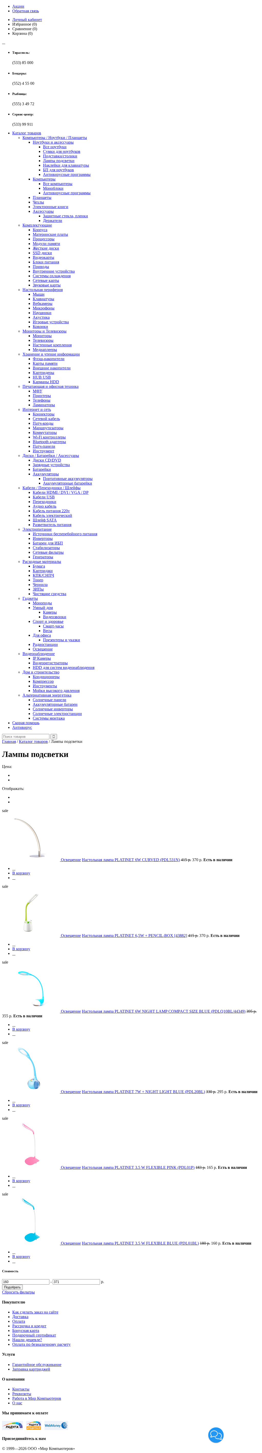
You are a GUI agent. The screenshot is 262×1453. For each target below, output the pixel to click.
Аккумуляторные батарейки (67, 483)
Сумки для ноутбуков (61, 151)
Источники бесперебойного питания (65, 534)
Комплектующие (37, 225)
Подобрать (12, 1287)
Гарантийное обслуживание (36, 1364)
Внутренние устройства (54, 271)
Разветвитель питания (52, 524)
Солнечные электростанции (57, 713)
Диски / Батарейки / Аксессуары (51, 455)
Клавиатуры (43, 299)
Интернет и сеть (37, 409)
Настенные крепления (52, 345)
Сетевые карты (46, 280)
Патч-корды (43, 423)
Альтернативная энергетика (47, 695)
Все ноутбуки (55, 147)
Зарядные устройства (51, 465)
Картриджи (43, 571)
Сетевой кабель (46, 418)
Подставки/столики (60, 156)
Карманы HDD (46, 382)
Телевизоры (43, 340)
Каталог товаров (26, 133)
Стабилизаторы (46, 548)
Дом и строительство (41, 672)
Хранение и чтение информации (51, 354)
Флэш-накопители (48, 359)
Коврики (40, 326)
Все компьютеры (57, 183)
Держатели (52, 220)
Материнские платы (50, 234)
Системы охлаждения (52, 276)
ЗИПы (38, 589)
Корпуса (40, 230)
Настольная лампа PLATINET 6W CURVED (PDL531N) (131, 860)
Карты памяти (45, 363)
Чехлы (38, 202)
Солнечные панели (49, 700)
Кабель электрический (52, 515)
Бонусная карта (25, 1330)
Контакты (20, 1389)
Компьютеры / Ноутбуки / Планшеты (55, 137)
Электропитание (37, 529)
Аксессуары (43, 211)
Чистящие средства (49, 594)
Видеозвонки (54, 617)
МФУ (37, 391)
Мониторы (42, 336)
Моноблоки (53, 188)
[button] (216, 1435)
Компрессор (43, 681)
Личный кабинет (27, 19)
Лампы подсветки (58, 160)
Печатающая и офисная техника (51, 386)
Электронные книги (50, 207)
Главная (9, 741)
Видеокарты (43, 257)
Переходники (44, 501)
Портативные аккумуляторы (68, 478)
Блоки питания (46, 262)
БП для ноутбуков (58, 170)
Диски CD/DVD (47, 460)
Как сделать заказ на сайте (35, 1312)
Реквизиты (21, 1394)
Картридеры (43, 372)
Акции (18, 6)
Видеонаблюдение (39, 653)
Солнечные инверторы (53, 709)
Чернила (40, 584)
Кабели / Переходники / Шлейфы (52, 488)
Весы (47, 630)
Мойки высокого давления (56, 690)
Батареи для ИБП (48, 543)
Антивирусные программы (67, 174)
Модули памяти (46, 243)
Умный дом (43, 607)
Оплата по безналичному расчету (41, 1344)
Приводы (41, 266)
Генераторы (43, 557)
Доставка (20, 1317)
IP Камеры (42, 658)
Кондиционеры (46, 677)
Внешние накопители (52, 368)
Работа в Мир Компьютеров (36, 1398)
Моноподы (42, 603)
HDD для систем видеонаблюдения (63, 667)
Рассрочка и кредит (29, 1326)
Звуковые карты (47, 285)
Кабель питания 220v (51, 511)
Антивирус (22, 727)
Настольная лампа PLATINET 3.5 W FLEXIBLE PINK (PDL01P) (138, 1167)
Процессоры (43, 239)
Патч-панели (44, 446)
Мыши (39, 294)
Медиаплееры (45, 349)
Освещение (43, 649)
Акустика (41, 317)
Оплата (18, 1321)
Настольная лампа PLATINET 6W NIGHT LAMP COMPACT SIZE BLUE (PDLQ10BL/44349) (163, 1011)
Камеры (50, 612)
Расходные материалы (42, 561)
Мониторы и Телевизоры (45, 331)
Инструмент (43, 451)
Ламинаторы (44, 405)
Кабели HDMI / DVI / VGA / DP (61, 492)
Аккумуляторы (46, 474)
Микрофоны (43, 308)
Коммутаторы (45, 432)
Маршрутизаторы (48, 428)
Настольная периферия (43, 289)
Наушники (42, 313)
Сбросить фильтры (18, 1292)
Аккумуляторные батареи (55, 704)
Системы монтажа (49, 718)
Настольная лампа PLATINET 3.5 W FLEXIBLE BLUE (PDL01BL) (140, 1243)
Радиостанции (45, 644)
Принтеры (42, 395)
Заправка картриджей (31, 1369)
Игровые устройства (51, 322)
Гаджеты (30, 598)
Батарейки (42, 469)
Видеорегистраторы (50, 663)
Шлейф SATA (45, 520)
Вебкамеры (42, 303)
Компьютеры (44, 179)
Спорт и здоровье (48, 621)
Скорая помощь (25, 723)
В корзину (21, 873)
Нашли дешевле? (27, 1340)
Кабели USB (44, 497)
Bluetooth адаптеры (49, 442)
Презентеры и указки (61, 640)
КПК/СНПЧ (43, 575)
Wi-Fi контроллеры (49, 437)
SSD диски (42, 253)
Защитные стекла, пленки (65, 216)
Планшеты (42, 197)
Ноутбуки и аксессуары (53, 142)
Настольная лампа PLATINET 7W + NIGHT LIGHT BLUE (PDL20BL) (143, 1091)
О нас (17, 1403)
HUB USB (42, 377)
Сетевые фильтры (48, 552)
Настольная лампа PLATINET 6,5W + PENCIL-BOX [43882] (134, 935)
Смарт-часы (53, 626)
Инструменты (45, 686)
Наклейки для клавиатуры (66, 165)
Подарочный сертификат (34, 1335)
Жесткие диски (46, 248)
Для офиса (42, 635)
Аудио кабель (44, 506)
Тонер (38, 580)
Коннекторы (43, 414)
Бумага (39, 566)
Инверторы (43, 538)
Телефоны (41, 400)
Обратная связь (25, 11)
